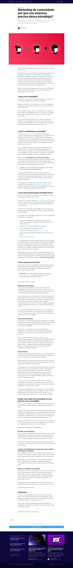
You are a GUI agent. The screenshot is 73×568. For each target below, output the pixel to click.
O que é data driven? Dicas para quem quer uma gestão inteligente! (17, 549)
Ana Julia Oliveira (23, 27)
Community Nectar (24, 275)
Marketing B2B (21, 7)
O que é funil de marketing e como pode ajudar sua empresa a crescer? (17, 544)
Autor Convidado (53, 558)
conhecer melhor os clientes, (43, 184)
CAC (28, 226)
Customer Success (43, 230)
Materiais (21, 1)
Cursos (25, 1)
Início (17, 1)
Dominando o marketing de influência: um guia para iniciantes (17, 539)
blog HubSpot (30, 134)
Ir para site (30, 1)
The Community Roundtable (43, 200)
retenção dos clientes (29, 236)
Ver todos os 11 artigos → (15, 554)
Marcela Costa (33, 558)
